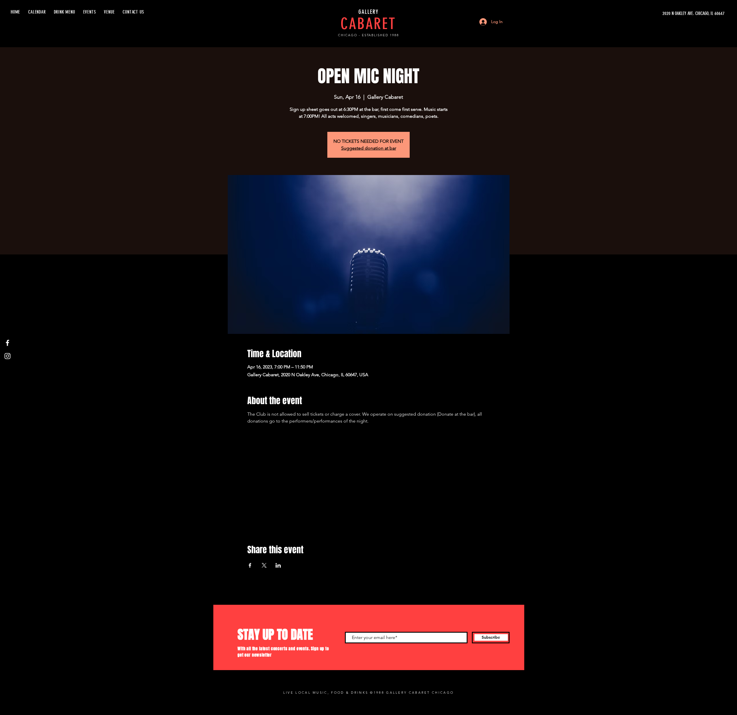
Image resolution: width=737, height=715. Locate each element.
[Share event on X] (264, 565)
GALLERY (368, 11)
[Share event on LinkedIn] (278, 565)
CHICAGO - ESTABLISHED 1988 (368, 35)
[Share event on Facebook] (250, 565)
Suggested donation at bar (368, 148)
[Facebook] (7, 343)
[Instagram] (7, 356)
